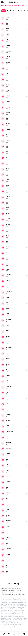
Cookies (19, 588)
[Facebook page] (15, 583)
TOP (3, 11)
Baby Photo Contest (10, 587)
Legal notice (4, 590)
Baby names (4, 588)
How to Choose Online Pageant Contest (11, 626)
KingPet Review (5, 624)
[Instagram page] (18, 583)
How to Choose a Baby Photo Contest (11, 622)
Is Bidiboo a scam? (12, 590)
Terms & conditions (12, 588)
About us (19, 590)
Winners (17, 587)
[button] (2, 2)
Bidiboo (3, 587)
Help (21, 587)
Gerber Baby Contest (15, 624)
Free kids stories (5, 592)
